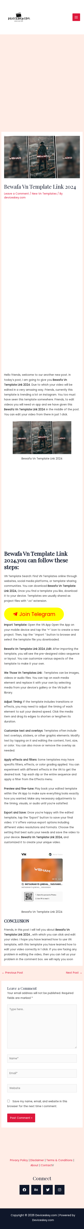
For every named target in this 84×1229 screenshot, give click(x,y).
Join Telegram (36, 614)
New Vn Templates (44, 194)
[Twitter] (48, 1190)
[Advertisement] (42, 88)
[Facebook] (24, 1190)
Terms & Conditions (59, 1160)
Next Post (74, 973)
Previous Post (12, 973)
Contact (46, 1165)
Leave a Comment (16, 194)
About (34, 1165)
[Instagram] (59, 1190)
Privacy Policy (19, 1160)
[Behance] (36, 1190)
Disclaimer (37, 1160)
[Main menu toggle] (76, 17)
